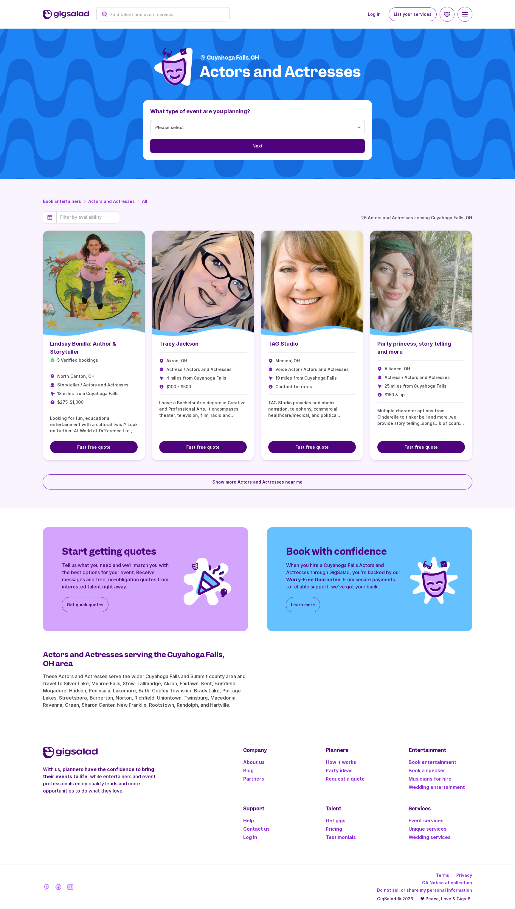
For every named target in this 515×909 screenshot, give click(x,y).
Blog (248, 770)
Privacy (464, 875)
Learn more (303, 604)
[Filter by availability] (88, 217)
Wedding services (430, 837)
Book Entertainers (62, 201)
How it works (341, 762)
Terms (442, 875)
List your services (413, 14)
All (144, 201)
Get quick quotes (85, 604)
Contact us (256, 829)
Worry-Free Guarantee (313, 579)
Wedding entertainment (437, 787)
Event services (426, 820)
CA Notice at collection (447, 882)
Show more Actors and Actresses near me (257, 481)
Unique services (427, 829)
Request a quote (345, 779)
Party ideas (339, 770)
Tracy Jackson (178, 344)
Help (248, 820)
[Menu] (465, 14)
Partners (253, 779)
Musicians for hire (430, 779)
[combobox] (166, 14)
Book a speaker (427, 770)
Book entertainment (432, 762)
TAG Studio (283, 344)
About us (254, 762)
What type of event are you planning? (200, 111)
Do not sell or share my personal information (424, 890)
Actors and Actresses (111, 201)
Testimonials (341, 837)
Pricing (334, 829)
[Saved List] (447, 14)
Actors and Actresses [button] (280, 72)
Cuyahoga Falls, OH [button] (233, 57)
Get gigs (335, 820)
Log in (374, 14)
